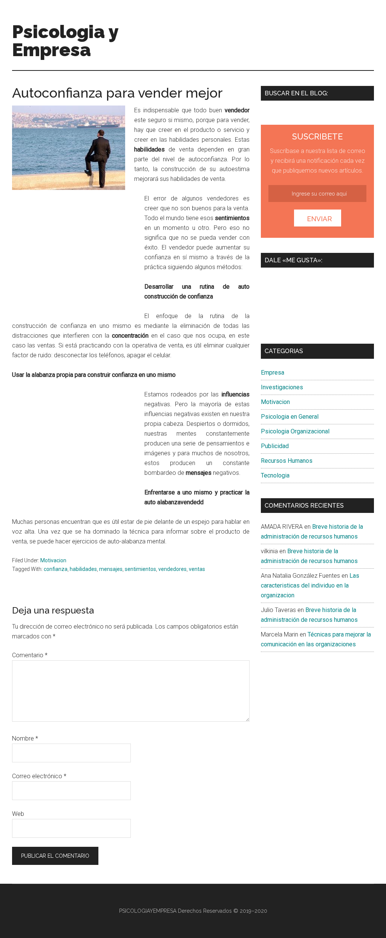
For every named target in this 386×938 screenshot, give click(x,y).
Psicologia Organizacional (295, 431)
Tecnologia (275, 475)
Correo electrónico (39, 776)
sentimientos (140, 569)
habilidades (83, 569)
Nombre (25, 738)
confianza (55, 569)
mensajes (111, 569)
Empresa (272, 372)
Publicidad (275, 446)
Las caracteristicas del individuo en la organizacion (310, 585)
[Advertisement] (75, 257)
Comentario (29, 655)
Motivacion (53, 560)
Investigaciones (282, 387)
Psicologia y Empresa (65, 40)
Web (18, 813)
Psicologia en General (290, 416)
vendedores (172, 569)
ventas (197, 569)
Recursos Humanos (286, 460)
